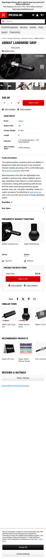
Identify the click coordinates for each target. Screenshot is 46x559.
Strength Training (27, 38)
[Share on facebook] (17, 299)
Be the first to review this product (15, 386)
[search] (23, 21)
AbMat (20, 121)
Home (4, 38)
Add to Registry (25, 109)
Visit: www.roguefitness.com (23, 9)
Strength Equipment (13, 38)
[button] (3, 21)
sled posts (34, 192)
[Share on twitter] (23, 299)
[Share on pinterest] (28, 299)
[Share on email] (34, 299)
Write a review (15, 47)
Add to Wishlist (10, 109)
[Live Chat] (34, 15)
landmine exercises (13, 171)
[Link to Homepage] (16, 15)
